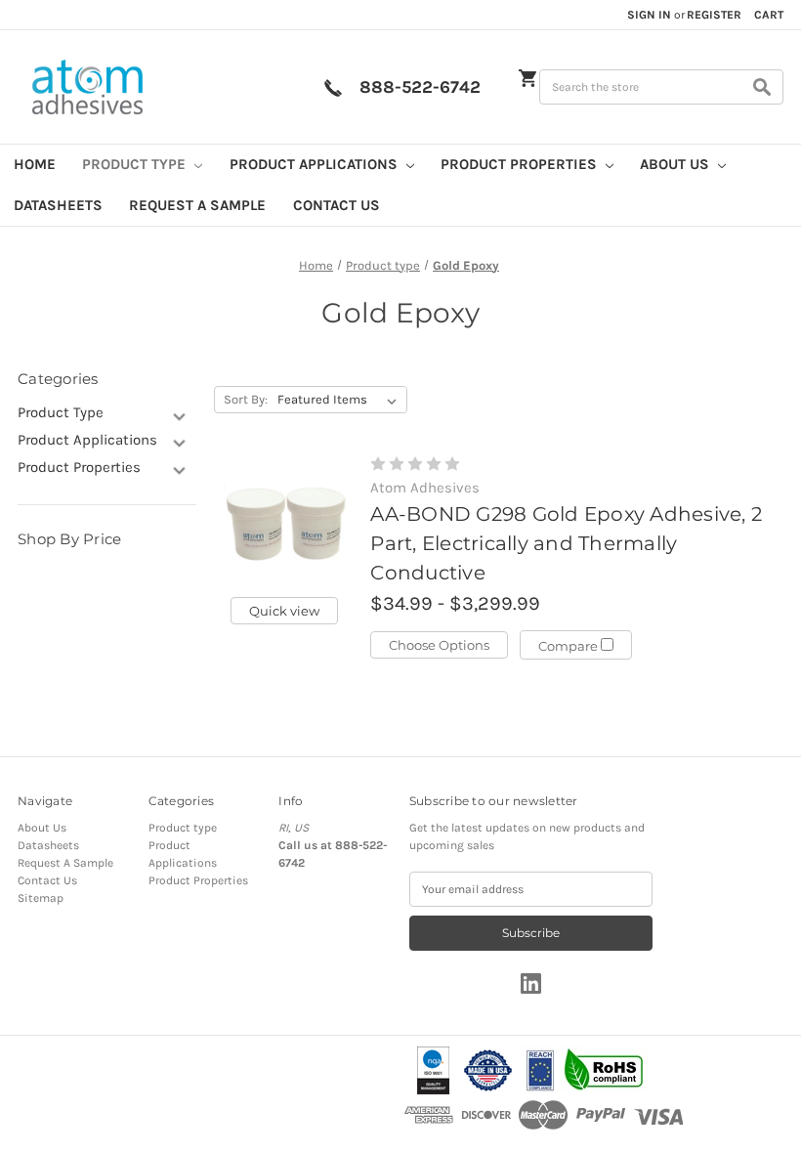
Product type (136, 164)
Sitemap (40, 898)
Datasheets (58, 205)
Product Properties (521, 164)
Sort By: (246, 399)
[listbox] (340, 399)
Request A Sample (197, 205)
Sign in (649, 14)
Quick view (284, 611)
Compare (569, 646)
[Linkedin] (531, 983)
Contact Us (336, 205)
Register (714, 14)
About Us (676, 164)
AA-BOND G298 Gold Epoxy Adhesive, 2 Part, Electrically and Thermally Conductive (566, 543)
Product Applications (315, 164)
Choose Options (439, 645)
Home (35, 164)
